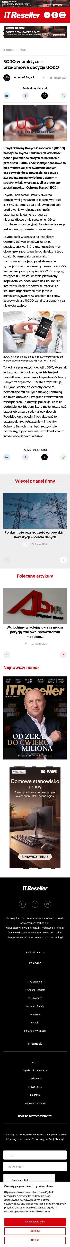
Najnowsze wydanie (35, 1103)
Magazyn (35, 1095)
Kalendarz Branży (35, 1006)
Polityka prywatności (35, 1031)
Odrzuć (35, 1240)
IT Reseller (8, 50)
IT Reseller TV (35, 1087)
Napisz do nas (33, 952)
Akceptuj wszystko (35, 1222)
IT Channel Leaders (35, 990)
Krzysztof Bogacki (24, 77)
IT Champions (35, 982)
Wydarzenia (35, 1079)
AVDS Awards (35, 998)
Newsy (23, 50)
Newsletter (35, 1014)
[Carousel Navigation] (35, 560)
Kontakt (35, 1023)
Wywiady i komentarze (35, 1070)
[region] (35, 1214)
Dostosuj (35, 1231)
